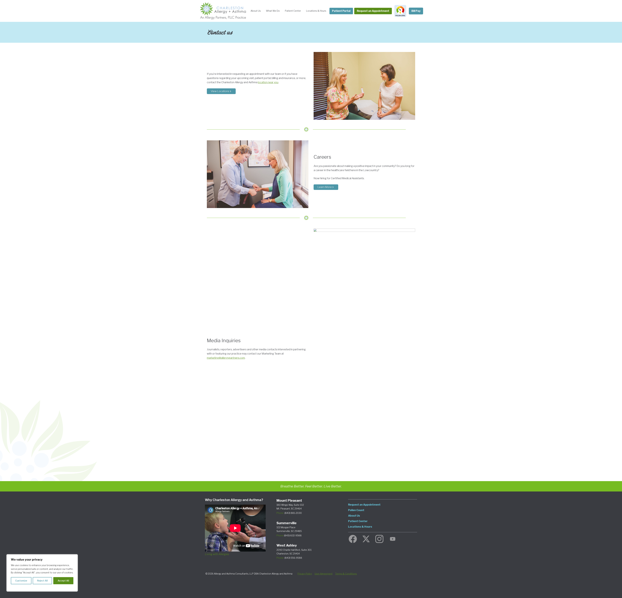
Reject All (42, 580)
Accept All (63, 580)
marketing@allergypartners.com (226, 357)
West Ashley (286, 545)
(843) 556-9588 (289, 557)
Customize (21, 580)
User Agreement (324, 573)
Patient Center (293, 11)
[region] (42, 573)
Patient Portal (341, 10)
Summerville (286, 523)
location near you (268, 82)
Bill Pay (415, 10)
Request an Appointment (373, 10)
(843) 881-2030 (289, 513)
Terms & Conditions (346, 573)
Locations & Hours (316, 11)
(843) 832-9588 (289, 535)
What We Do (273, 11)
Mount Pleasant (289, 500)
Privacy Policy (305, 573)
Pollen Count (356, 510)
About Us (256, 11)
